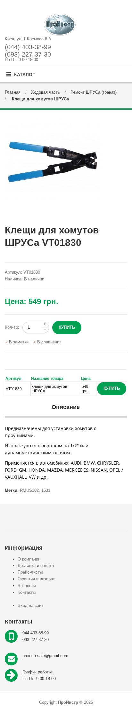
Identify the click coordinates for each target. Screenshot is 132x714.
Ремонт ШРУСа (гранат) (93, 92)
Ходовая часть (45, 92)
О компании (29, 559)
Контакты (27, 592)
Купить (111, 388)
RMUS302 (29, 490)
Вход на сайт (30, 605)
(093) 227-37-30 (28, 54)
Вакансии (27, 585)
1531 (45, 490)
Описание (66, 407)
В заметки (19, 342)
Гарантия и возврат (36, 579)
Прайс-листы (30, 572)
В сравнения (49, 342)
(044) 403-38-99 (28, 47)
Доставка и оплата (36, 565)
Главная (13, 92)
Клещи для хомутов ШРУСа (40, 99)
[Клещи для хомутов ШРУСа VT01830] (66, 162)
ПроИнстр (68, 702)
